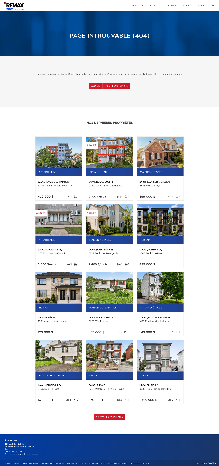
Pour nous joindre (117, 86)
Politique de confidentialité (96, 463)
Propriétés (137, 5)
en (213, 5)
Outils (185, 5)
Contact (200, 5)
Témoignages (169, 5)
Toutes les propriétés (109, 417)
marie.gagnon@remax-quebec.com (27, 454)
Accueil (95, 86)
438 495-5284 (15, 451)
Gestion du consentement (139, 463)
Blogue (153, 5)
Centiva (212, 463)
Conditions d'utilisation (117, 463)
